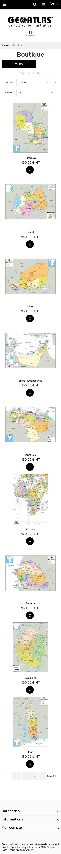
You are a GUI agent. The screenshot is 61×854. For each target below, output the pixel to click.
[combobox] (34, 82)
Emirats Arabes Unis (30, 380)
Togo (30, 752)
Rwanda (30, 232)
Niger (30, 306)
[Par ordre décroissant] (55, 82)
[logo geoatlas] (30, 15)
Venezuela (30, 455)
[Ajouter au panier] (30, 170)
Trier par (9, 82)
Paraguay (30, 157)
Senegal (30, 603)
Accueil (5, 45)
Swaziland (30, 677)
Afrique (30, 529)
